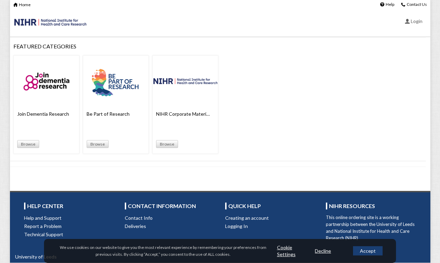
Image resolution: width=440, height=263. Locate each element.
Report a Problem (43, 226)
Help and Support (43, 218)
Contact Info (139, 218)
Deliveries (135, 226)
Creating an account (247, 218)
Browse (28, 144)
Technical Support (43, 234)
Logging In (236, 226)
